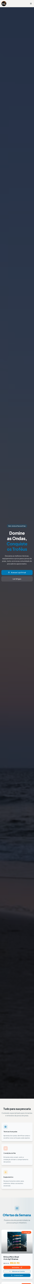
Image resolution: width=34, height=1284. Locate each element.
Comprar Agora (18, 1275)
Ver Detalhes (15, 1267)
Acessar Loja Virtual (18, 572)
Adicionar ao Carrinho (18, 1271)
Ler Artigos (17, 579)
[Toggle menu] (31, 3)
